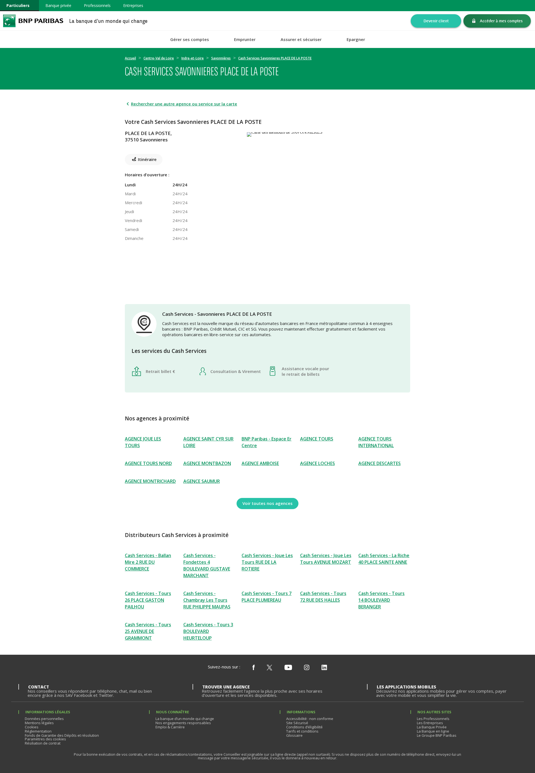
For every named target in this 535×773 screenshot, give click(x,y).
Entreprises (133, 5)
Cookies (31, 726)
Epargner (356, 39)
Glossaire (294, 735)
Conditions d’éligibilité (304, 726)
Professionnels (97, 5)
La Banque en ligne (433, 731)
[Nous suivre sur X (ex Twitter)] (269, 668)
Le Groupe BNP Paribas (436, 735)
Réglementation (38, 731)
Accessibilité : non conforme (309, 718)
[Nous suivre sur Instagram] (306, 668)
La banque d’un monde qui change (184, 718)
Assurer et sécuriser (301, 39)
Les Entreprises (430, 722)
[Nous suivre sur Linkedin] (324, 668)
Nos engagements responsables (183, 722)
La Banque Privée (432, 726)
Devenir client (436, 21)
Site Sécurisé (297, 722)
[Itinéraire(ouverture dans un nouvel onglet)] (328, 133)
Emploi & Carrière (170, 726)
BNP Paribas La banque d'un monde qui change (33, 20)
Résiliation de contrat (42, 743)
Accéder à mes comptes (501, 21)
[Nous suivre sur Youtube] (288, 668)
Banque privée (58, 5)
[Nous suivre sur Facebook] (253, 668)
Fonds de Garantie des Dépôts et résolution (62, 735)
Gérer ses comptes (189, 39)
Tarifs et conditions (302, 731)
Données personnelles (44, 718)
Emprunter (245, 39)
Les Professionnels (433, 718)
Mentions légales (39, 722)
